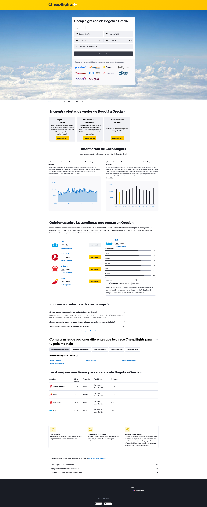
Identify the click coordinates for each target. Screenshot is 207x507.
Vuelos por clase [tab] (132, 349)
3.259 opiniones (66, 285)
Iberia (63, 278)
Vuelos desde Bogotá (129, 360)
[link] (62, 138)
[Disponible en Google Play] (98, 504)
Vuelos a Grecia (91, 360)
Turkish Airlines (66, 254)
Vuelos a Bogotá (55, 360)
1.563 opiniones (66, 248)
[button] (87, 40)
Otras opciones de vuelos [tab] (60, 349)
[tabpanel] (103, 187)
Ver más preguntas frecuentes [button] (87, 331)
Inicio (50, 102)
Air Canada (64, 266)
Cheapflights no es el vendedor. (62, 465)
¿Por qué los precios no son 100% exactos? (66, 472)
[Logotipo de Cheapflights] (61, 5)
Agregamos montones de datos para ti (65, 469)
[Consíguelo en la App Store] (108, 504)
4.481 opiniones (66, 260)
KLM (62, 242)
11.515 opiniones (66, 272)
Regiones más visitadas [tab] (81, 349)
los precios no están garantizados (97, 458)
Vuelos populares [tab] (116, 349)
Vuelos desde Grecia (57, 363)
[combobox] (79, 28)
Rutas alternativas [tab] (100, 349)
